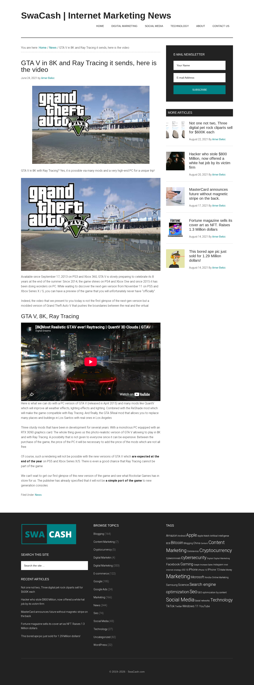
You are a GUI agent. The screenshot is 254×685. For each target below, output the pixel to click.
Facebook (173, 564)
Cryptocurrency (103, 549)
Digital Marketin (102, 557)
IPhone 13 (214, 569)
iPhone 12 (202, 570)
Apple (191, 535)
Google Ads (100, 589)
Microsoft (197, 577)
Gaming (186, 564)
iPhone (193, 569)
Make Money (226, 570)
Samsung (172, 585)
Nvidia (208, 577)
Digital (210, 558)
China (196, 543)
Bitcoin (177, 542)
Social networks (202, 600)
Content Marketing (104, 541)
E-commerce (101, 573)
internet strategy (173, 570)
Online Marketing (220, 577)
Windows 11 (190, 606)
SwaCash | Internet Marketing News (96, 15)
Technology (100, 629)
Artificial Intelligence (219, 536)
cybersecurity (193, 557)
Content (204, 543)
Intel (226, 565)
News (38, 494)
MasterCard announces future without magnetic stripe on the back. (208, 193)
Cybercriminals (173, 558)
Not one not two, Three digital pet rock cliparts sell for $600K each (210, 127)
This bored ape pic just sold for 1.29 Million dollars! (207, 255)
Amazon (171, 535)
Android (182, 536)
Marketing (99, 597)
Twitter (178, 606)
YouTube (204, 606)
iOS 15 (185, 570)
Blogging (99, 533)
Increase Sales (206, 565)
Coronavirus (193, 551)
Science (183, 585)
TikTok (170, 606)
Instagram (218, 564)
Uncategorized (102, 637)
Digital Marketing (103, 565)
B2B (168, 543)
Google (98, 581)
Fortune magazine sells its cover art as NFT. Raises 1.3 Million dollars (210, 224)
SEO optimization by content (212, 592)
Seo (96, 613)
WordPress (100, 644)
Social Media (101, 621)
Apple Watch (203, 536)
